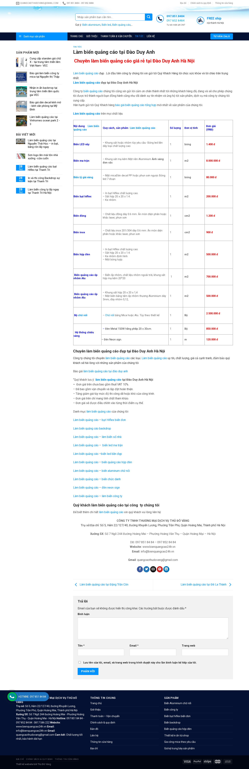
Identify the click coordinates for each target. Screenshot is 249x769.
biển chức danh (111, 479)
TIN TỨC (139, 36)
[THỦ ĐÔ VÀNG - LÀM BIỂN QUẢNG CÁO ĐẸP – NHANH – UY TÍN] (43, 19)
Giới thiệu (92, 36)
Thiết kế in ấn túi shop (176, 735)
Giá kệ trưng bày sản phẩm (179, 748)
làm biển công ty (112, 496)
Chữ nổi (109, 315)
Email (134, 645)
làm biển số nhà (111, 437)
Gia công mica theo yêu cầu (180, 741)
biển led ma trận (112, 445)
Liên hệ (151, 36)
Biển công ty (171, 709)
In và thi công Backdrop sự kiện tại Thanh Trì (44, 179)
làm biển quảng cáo (117, 358)
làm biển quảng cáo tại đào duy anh (105, 371)
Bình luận (84, 614)
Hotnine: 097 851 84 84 (32, 696)
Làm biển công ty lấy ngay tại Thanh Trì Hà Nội (43, 191)
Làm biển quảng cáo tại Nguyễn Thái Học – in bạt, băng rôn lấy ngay (43, 144)
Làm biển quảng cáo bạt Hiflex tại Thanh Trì (42, 168)
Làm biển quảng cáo (85, 73)
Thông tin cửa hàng (224, 3)
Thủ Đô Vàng (44, 764)
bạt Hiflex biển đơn (114, 420)
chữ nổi (82, 315)
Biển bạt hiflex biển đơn (177, 716)
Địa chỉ (183, 3)
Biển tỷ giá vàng (83, 177)
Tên (81, 645)
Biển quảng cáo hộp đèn (178, 728)
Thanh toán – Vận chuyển (105, 716)
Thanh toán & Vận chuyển (116, 36)
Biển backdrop (172, 722)
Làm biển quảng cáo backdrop (92, 428)
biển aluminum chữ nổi (116, 471)
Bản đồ (94, 728)
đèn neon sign (111, 487)
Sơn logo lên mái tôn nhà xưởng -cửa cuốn (43, 156)
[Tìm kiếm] (148, 17)
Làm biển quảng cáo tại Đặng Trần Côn (103, 584)
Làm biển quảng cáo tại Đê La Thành (204, 584)
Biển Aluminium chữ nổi (177, 703)
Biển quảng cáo (121, 24)
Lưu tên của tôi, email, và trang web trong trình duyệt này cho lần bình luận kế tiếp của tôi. (140, 662)
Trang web (188, 645)
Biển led (106, 24)
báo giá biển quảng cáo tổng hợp (135, 105)
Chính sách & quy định (200, 3)
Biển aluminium (91, 24)
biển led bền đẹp (111, 454)
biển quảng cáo (93, 91)
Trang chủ (76, 36)
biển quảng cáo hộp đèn (117, 462)
